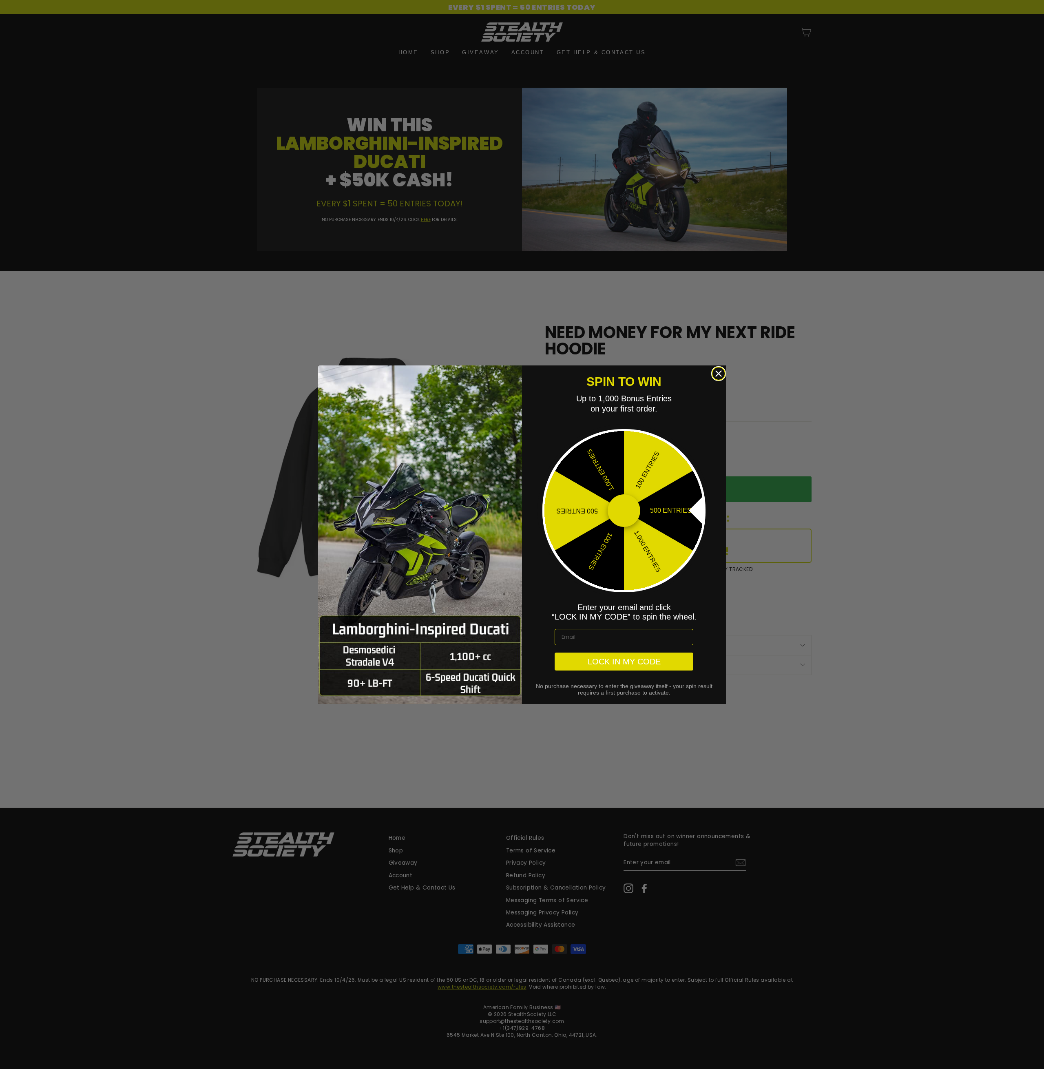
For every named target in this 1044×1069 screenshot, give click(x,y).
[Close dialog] (718, 373)
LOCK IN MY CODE (624, 661)
